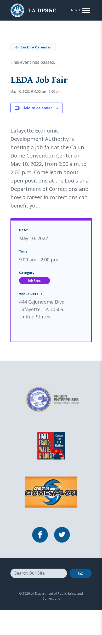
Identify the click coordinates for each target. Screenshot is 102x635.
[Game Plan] (51, 492)
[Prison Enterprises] (51, 399)
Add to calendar (37, 107)
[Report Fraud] (51, 445)
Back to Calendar (36, 47)
